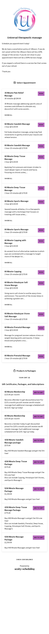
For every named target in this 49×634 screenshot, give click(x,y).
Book (41, 94)
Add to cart (38, 393)
